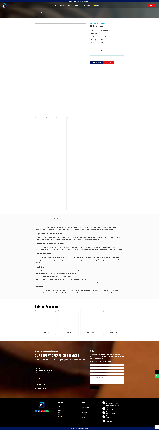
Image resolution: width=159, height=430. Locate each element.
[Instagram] (44, 411)
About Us (59, 406)
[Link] (4, 5)
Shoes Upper (83, 417)
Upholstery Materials (84, 410)
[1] (39, 163)
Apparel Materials (84, 412)
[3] (60, 163)
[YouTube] (41, 411)
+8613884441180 (109, 417)
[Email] (157, 372)
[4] (71, 163)
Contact (59, 414)
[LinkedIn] (39, 411)
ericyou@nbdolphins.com (40, 388)
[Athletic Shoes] (45, 322)
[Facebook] (36, 411)
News (59, 412)
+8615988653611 (109, 421)
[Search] (156, 5)
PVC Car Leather (84, 414)
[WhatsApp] (47, 411)
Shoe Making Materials (85, 405)
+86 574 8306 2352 (110, 409)
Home (59, 404)
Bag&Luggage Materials (85, 407)
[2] (50, 163)
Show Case (59, 410)
